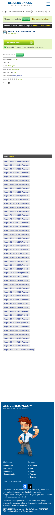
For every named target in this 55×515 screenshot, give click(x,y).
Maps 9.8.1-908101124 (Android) (16, 196)
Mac (31, 468)
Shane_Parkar (17, 76)
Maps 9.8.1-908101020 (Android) (16, 204)
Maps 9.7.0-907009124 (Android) (16, 227)
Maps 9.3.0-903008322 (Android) (16, 327)
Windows (33, 465)
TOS (4, 511)
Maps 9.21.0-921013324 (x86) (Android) (19, 350)
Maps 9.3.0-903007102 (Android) (16, 346)
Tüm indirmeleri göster (40, 19)
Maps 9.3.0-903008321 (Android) (16, 330)
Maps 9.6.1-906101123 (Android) (16, 246)
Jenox (31, 511)
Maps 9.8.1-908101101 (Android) (16, 200)
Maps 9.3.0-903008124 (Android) (16, 334)
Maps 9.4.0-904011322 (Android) (16, 304)
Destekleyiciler (10, 474)
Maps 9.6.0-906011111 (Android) (16, 277)
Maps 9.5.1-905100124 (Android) (16, 284)
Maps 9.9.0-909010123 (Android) (16, 169)
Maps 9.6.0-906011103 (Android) (16, 280)
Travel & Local (18, 26)
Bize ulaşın (8, 468)
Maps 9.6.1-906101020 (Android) (16, 257)
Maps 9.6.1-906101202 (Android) (16, 238)
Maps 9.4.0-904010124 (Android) (16, 319)
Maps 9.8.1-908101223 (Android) (16, 192)
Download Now (13, 43)
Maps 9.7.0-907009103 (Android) (16, 230)
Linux (32, 471)
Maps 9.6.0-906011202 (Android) (16, 265)
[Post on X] (9, 83)
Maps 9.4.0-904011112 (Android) (16, 311)
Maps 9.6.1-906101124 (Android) (16, 242)
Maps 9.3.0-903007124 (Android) (16, 342)
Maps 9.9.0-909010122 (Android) (16, 173)
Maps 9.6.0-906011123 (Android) (16, 273)
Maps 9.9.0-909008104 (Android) (16, 184)
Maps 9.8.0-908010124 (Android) (16, 211)
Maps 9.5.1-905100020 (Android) (16, 292)
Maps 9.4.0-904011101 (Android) (16, 315)
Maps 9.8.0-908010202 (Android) (16, 207)
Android (7, 26)
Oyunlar (33, 477)
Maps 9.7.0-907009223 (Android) (16, 223)
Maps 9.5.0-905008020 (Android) (16, 300)
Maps (28, 26)
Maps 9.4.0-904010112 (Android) (16, 323)
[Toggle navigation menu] (48, 4)
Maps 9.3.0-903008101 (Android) (16, 338)
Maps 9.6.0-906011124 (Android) (16, 269)
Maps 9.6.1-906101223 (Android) (16, 234)
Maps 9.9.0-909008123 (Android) (16, 180)
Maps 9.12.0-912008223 (21, 31)
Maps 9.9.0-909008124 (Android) (16, 177)
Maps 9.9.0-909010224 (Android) (16, 161)
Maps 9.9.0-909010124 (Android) (16, 165)
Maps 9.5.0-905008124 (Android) (16, 296)
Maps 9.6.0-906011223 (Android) (16, 261)
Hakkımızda (8, 465)
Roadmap (7, 471)
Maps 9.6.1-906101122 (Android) (16, 250)
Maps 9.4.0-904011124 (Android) (16, 307)
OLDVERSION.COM (20, 2)
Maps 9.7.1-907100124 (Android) (16, 219)
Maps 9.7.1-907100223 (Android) (16, 215)
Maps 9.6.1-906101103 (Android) (16, 254)
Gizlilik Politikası (32, 509)
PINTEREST (43, 509)
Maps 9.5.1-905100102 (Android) (16, 288)
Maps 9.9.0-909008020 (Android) (16, 188)
